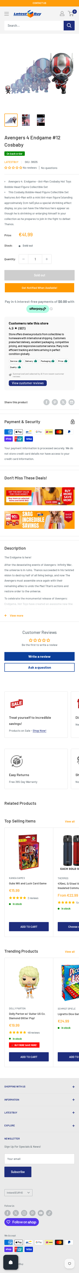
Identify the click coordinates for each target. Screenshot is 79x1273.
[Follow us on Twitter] (16, 1213)
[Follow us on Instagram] (24, 1213)
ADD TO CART (29, 926)
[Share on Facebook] (46, 402)
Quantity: (10, 259)
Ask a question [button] (39, 667)
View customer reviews (28, 383)
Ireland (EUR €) (15, 1192)
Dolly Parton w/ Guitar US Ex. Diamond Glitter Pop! (27, 1016)
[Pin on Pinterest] (55, 402)
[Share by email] (71, 402)
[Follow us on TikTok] (49, 1213)
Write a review (39, 656)
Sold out (39, 275)
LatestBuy (11, 161)
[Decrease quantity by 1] (23, 259)
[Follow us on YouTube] (41, 1213)
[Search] (69, 25)
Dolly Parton (17, 1008)
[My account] (62, 13)
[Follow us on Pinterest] (32, 1213)
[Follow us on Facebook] (7, 1213)
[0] (71, 13)
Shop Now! (39, 730)
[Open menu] (6, 14)
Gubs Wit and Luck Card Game (28, 883)
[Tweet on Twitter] (63, 402)
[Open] (10, 1262)
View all (70, 821)
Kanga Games (17, 878)
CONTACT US (39, 3)
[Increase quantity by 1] (46, 259)
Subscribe (18, 1172)
